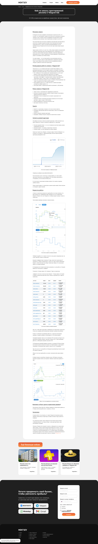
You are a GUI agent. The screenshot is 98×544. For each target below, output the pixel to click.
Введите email (64, 488)
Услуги (51, 2)
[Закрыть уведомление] (19, 539)
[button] (73, 2)
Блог (62, 2)
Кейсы (56, 2)
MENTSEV (22, 2)
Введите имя (63, 494)
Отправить (68, 514)
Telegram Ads (58, 433)
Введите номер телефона (67, 499)
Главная (44, 2)
